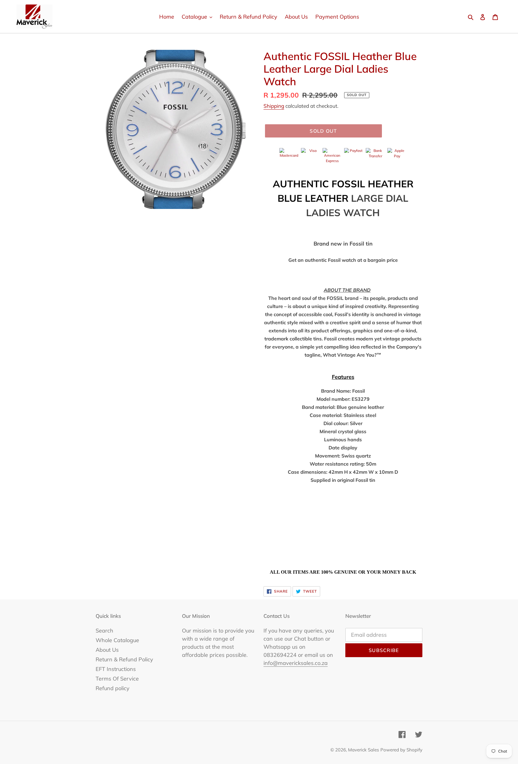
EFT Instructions (116, 669)
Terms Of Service (117, 678)
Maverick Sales (363, 750)
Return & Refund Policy (124, 659)
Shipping (273, 106)
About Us (107, 649)
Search (104, 630)
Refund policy (113, 688)
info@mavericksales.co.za (295, 663)
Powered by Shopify (401, 750)
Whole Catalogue (117, 640)
